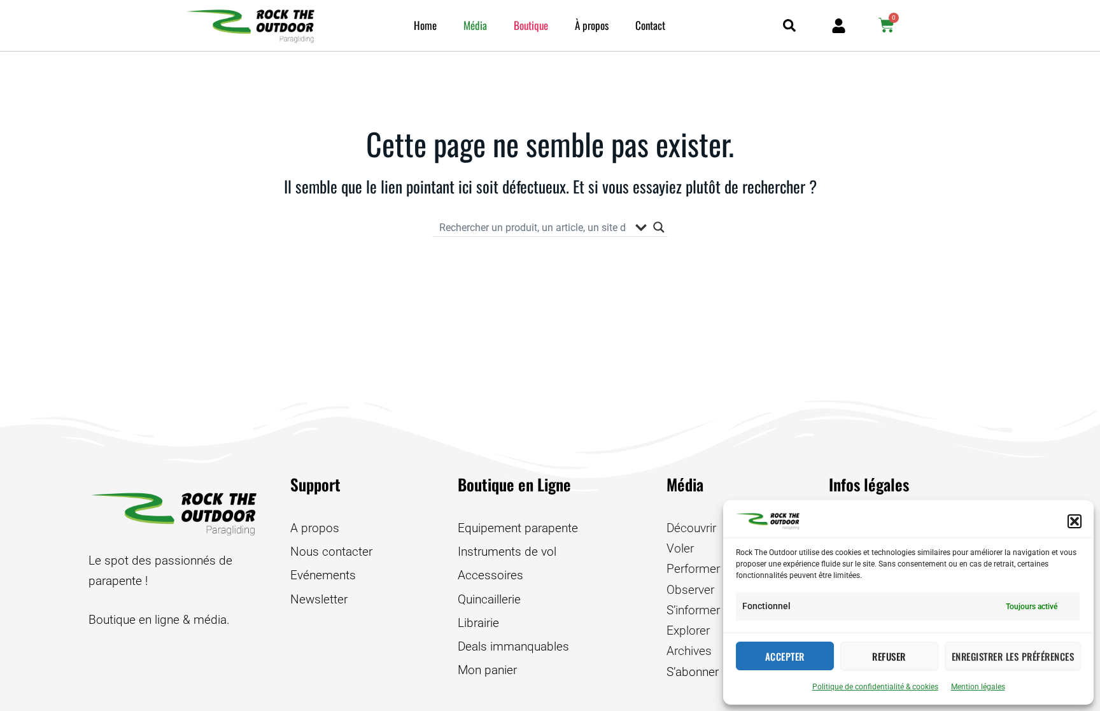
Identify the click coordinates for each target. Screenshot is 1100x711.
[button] (1074, 521)
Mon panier (487, 670)
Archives (689, 651)
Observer (690, 589)
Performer (693, 568)
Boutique (531, 25)
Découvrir (691, 528)
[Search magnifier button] (659, 227)
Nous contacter (331, 551)
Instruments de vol (507, 551)
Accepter (785, 656)
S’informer (693, 610)
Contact (650, 25)
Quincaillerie (489, 599)
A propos (314, 528)
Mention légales (978, 686)
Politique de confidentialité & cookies (875, 686)
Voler (680, 548)
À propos (592, 25)
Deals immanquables (513, 646)
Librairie (478, 623)
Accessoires (490, 575)
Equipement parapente (518, 528)
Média (475, 25)
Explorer (688, 630)
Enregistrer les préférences (1013, 656)
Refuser (889, 656)
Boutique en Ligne (514, 484)
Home (425, 25)
